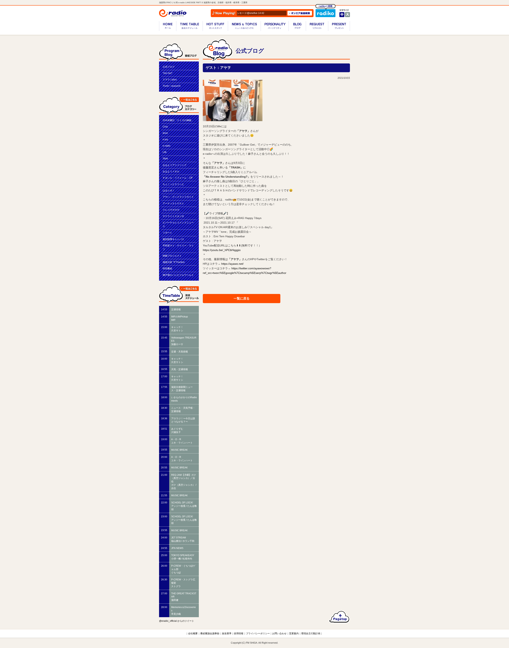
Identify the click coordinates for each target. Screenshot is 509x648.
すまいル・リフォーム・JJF (178, 177)
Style (165, 158)
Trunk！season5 (172, 86)
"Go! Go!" (167, 73)
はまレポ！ (169, 190)
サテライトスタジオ (173, 216)
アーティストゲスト (173, 203)
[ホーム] (167, 26)
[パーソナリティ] (274, 26)
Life (165, 152)
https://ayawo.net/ (232, 263)
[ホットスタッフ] (215, 26)
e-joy (165, 139)
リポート (167, 232)
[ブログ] (297, 26)
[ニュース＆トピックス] (244, 26)
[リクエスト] (317, 26)
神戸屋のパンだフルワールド (178, 275)
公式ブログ (169, 66)
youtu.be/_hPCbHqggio (222, 250)
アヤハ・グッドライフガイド (178, 197)
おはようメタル (171, 171)
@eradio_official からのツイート (176, 621)
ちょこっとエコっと (173, 184)
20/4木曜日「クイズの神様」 (178, 120)
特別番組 (167, 268)
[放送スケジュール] (189, 26)
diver (165, 133)
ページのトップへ (339, 616)
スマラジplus (170, 79)
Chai (165, 126)
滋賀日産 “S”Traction (174, 262)
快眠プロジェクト (172, 255)
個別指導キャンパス (173, 239)
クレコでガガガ (171, 209)
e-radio (166, 145)
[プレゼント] (339, 26)
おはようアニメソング (175, 165)
